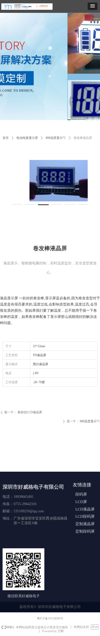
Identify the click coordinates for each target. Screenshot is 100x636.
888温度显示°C (56, 138)
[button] (92, 6)
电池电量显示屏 (27, 138)
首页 (6, 138)
